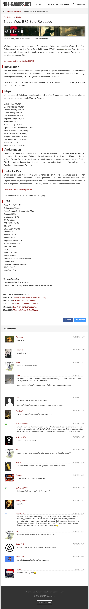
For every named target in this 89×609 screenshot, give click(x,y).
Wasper (18, 462)
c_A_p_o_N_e (21, 437)
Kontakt (45, 592)
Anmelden (81, 4)
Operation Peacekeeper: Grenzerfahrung (29, 297)
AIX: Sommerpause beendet (24, 300)
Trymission (20, 513)
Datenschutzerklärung (33, 592)
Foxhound (19, 337)
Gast (17, 397)
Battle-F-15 (20, 544)
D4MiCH (19, 375)
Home (39, 4)
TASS (18, 362)
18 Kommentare (41, 38)
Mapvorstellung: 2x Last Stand (25, 310)
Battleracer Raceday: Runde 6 (25, 303)
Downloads (63, 4)
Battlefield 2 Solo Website (18, 282)
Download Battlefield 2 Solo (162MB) (19, 61)
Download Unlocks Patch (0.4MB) (18, 189)
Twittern (81, 319)
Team (61, 592)
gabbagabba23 (21, 500)
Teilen (68, 319)
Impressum (54, 592)
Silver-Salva (20, 556)
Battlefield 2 (16, 11)
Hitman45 (19, 350)
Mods (18, 17)
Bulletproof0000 (21, 423)
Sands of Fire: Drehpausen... (25, 306)
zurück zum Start (44, 602)
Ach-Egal (19, 411)
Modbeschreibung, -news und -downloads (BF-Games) (29, 285)
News (9, 11)
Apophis (19, 475)
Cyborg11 (19, 569)
